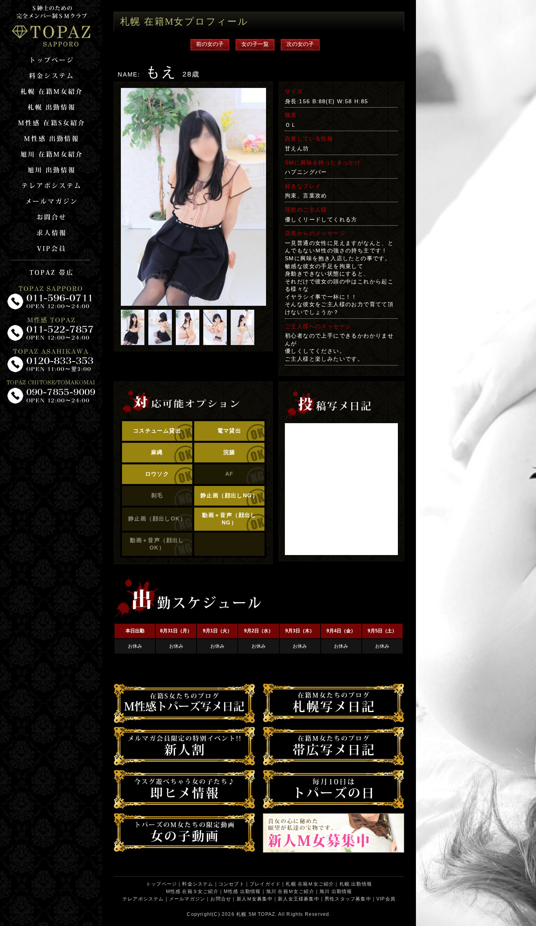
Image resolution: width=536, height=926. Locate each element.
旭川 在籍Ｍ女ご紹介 (290, 891)
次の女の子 (300, 44)
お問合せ (220, 899)
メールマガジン (187, 899)
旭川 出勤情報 (335, 891)
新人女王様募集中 (298, 899)
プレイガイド (265, 884)
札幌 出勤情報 (355, 884)
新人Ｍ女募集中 (255, 899)
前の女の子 (210, 44)
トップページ (161, 884)
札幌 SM (246, 914)
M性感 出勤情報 (242, 891)
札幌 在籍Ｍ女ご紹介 (310, 884)
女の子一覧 (255, 44)
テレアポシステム (143, 899)
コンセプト (231, 884)
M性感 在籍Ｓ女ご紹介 (192, 891)
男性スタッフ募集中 (348, 899)
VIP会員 (386, 899)
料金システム (197, 884)
